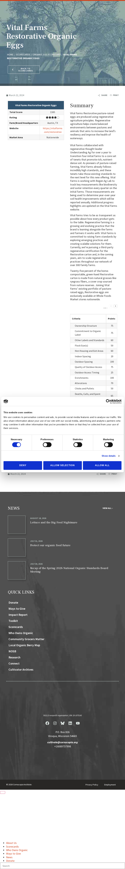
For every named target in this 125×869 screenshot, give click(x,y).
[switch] (47, 444)
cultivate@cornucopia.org (62, 742)
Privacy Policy (92, 784)
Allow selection (62, 465)
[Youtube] (78, 723)
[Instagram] (55, 723)
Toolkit (13, 621)
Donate (13, 602)
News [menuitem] (9, 857)
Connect (14, 663)
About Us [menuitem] (11, 843)
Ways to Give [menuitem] (13, 853)
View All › (108, 508)
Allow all (102, 465)
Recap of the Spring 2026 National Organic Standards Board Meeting (69, 569)
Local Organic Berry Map (24, 645)
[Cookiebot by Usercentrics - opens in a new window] (108, 401)
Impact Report (18, 615)
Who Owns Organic (21, 633)
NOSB (12, 651)
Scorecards (16, 627)
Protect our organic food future (50, 545)
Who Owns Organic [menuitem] (17, 850)
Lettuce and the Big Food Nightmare (53, 522)
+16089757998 (62, 746)
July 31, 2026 (36, 541)
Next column (115, 306)
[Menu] (2, 792)
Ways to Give (17, 608)
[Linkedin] (70, 723)
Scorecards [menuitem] (12, 846)
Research (14, 657)
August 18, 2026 (38, 518)
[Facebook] (47, 723)
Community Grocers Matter (26, 639)
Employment (110, 784)
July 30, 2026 (36, 563)
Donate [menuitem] (10, 860)
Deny (22, 465)
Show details (109, 456)
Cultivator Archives (21, 669)
